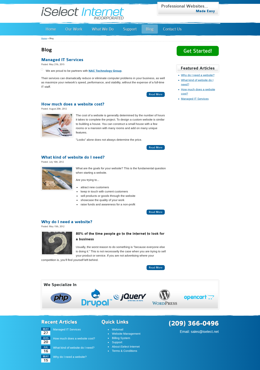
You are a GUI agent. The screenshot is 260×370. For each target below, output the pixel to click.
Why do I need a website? (66, 222)
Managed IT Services (62, 59)
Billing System (121, 338)
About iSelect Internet (126, 346)
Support (117, 342)
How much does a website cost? (72, 104)
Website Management (126, 333)
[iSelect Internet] (82, 17)
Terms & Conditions (124, 350)
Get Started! (197, 51)
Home (44, 38)
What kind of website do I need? (73, 157)
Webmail (117, 329)
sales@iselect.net (205, 332)
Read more (154, 94)
